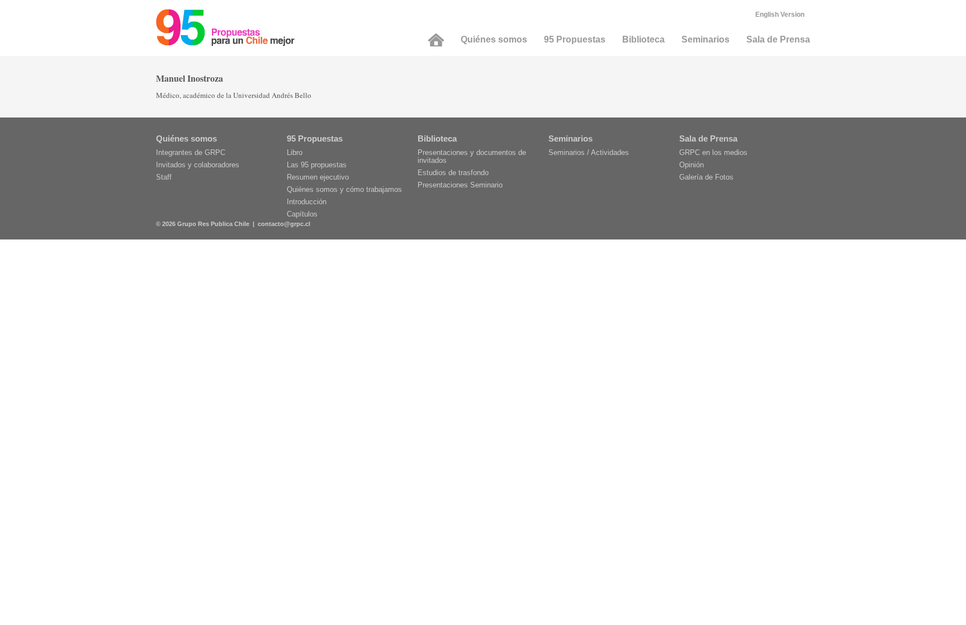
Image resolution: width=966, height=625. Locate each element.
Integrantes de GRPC (190, 152)
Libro (294, 152)
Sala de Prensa (778, 39)
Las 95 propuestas (317, 165)
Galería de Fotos (706, 177)
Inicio (436, 40)
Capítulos (302, 214)
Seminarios (705, 39)
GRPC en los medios (713, 152)
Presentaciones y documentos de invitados (472, 156)
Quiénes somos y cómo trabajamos (344, 189)
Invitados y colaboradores (197, 165)
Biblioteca (643, 39)
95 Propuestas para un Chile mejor (225, 27)
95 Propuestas (574, 39)
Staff (164, 177)
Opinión (691, 165)
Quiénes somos (494, 39)
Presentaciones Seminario (460, 185)
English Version (779, 14)
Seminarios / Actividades (588, 152)
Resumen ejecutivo (318, 177)
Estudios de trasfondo (453, 172)
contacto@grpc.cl (284, 223)
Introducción (306, 202)
